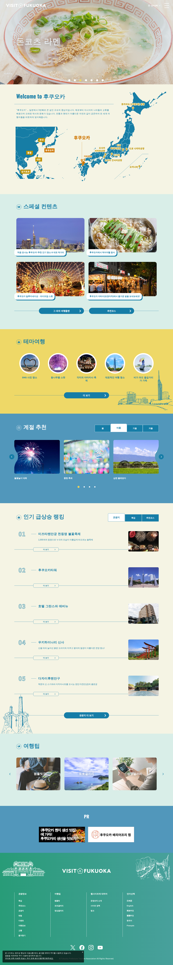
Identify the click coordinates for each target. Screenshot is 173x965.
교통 (20, 931)
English (130, 906)
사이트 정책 (95, 906)
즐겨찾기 (22, 935)
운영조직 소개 (96, 901)
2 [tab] (84, 487)
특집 (20, 901)
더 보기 (86, 395)
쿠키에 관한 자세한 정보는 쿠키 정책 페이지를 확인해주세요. (29, 958)
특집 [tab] (133, 518)
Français (130, 926)
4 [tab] (94, 487)
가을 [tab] (135, 428)
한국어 (129, 921)
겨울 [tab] (151, 428)
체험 (20, 916)
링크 (92, 911)
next (161, 456)
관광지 (21, 911)
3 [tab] (89, 487)
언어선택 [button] (154, 5)
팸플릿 (57, 901)
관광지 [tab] (116, 517)
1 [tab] (79, 487)
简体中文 (130, 911)
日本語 (129, 901)
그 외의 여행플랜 (61, 311)
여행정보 (22, 926)
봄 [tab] (103, 428)
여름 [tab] (118, 428)
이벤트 (21, 921)
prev (11, 456)
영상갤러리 (59, 911)
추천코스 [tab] (150, 518)
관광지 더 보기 (86, 715)
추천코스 (111, 311)
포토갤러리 (59, 906)
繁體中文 (130, 916)
